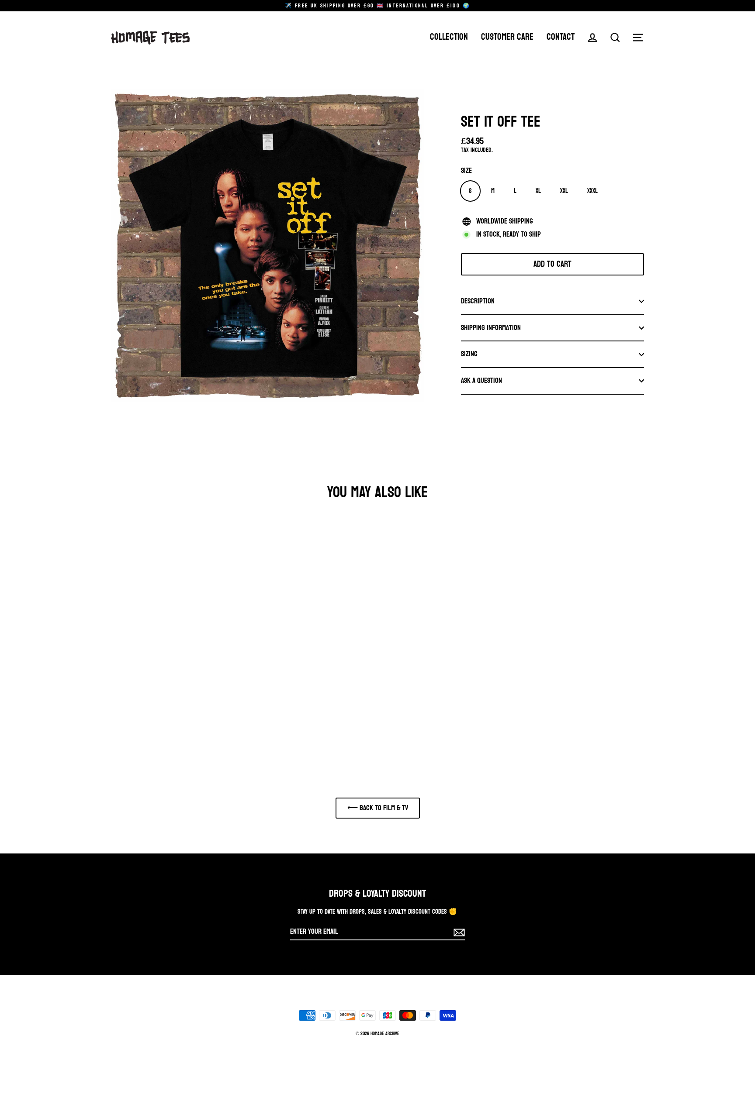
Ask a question (481, 380)
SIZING (469, 354)
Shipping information (491, 327)
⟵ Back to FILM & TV (377, 808)
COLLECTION (449, 37)
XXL (564, 191)
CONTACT (561, 37)
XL (538, 191)
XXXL (592, 191)
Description (478, 301)
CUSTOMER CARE (507, 37)
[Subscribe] (458, 932)
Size (466, 171)
